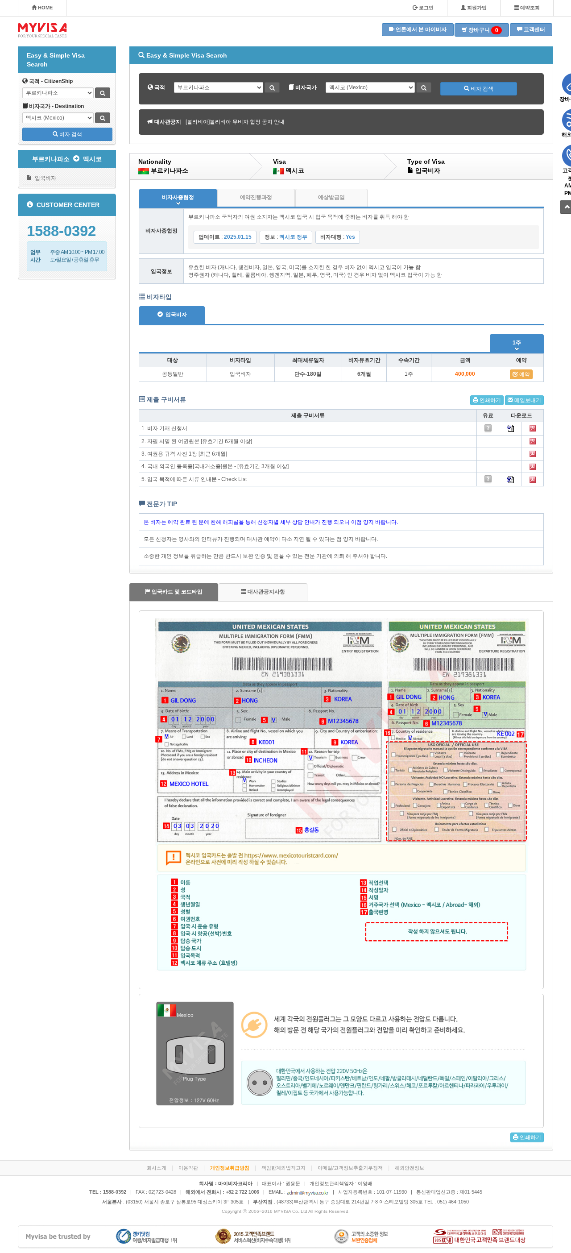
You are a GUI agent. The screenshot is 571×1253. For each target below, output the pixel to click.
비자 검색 (70, 134)
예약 (524, 374)
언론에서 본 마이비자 (420, 29)
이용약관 (188, 1167)
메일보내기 (527, 400)
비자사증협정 (178, 197)
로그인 (426, 7)
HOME (45, 7)
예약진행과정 (256, 197)
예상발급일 (331, 197)
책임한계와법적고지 (283, 1167)
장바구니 (482, 30)
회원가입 (476, 7)
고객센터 (533, 29)
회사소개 (156, 1167)
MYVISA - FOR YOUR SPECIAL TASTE (42, 30)
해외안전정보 (409, 1167)
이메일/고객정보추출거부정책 (350, 1167)
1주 (517, 343)
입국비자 (44, 178)
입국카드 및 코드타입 (176, 592)
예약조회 (529, 7)
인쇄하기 (489, 400)
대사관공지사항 (265, 592)
